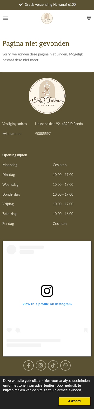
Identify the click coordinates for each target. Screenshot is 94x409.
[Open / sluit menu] (5, 18)
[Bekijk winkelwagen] (88, 18)
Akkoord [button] (74, 401)
